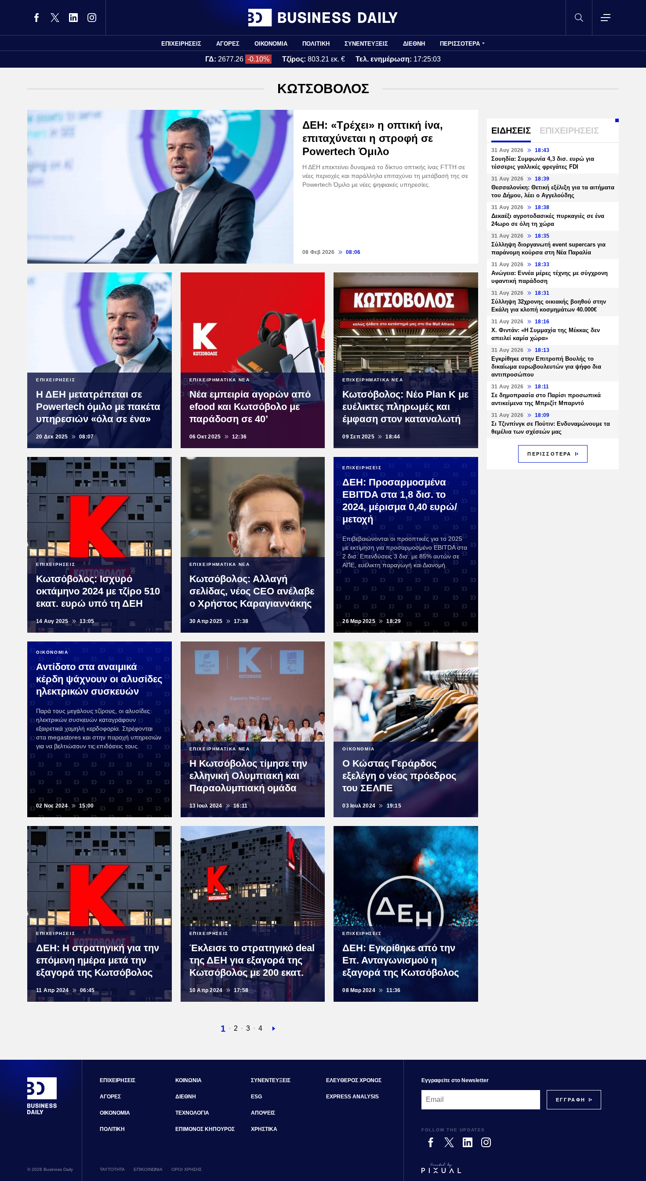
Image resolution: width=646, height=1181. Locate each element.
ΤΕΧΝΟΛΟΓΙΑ (192, 1113)
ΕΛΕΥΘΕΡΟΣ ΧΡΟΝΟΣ (353, 1080)
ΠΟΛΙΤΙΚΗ (316, 43)
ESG (256, 1097)
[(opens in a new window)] (36, 17)
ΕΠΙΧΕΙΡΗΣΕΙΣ (181, 43)
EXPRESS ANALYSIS (352, 1097)
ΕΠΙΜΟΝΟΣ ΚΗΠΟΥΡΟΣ (205, 1129)
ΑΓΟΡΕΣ (228, 43)
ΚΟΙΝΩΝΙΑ (188, 1080)
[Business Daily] (323, 17)
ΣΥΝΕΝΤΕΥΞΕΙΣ (366, 43)
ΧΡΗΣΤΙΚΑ (264, 1129)
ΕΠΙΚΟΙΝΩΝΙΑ (148, 1169)
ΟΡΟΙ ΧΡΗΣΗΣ (186, 1169)
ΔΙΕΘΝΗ (414, 43)
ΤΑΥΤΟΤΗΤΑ (112, 1169)
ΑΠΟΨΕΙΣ (263, 1113)
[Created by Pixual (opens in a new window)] (511, 1172)
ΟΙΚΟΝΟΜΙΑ (270, 43)
